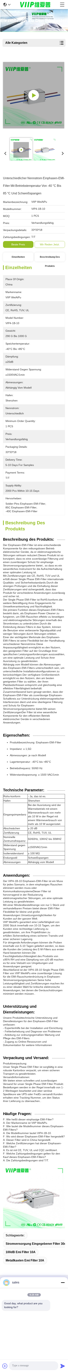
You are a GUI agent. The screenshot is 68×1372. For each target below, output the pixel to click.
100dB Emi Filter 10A (21, 1252)
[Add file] (5, 1366)
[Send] (63, 1366)
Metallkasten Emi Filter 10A (25, 1260)
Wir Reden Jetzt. (50, 244)
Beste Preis (18, 244)
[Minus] (62, 1282)
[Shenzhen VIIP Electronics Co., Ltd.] (35, 4)
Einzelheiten (18, 257)
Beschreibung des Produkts (50, 259)
